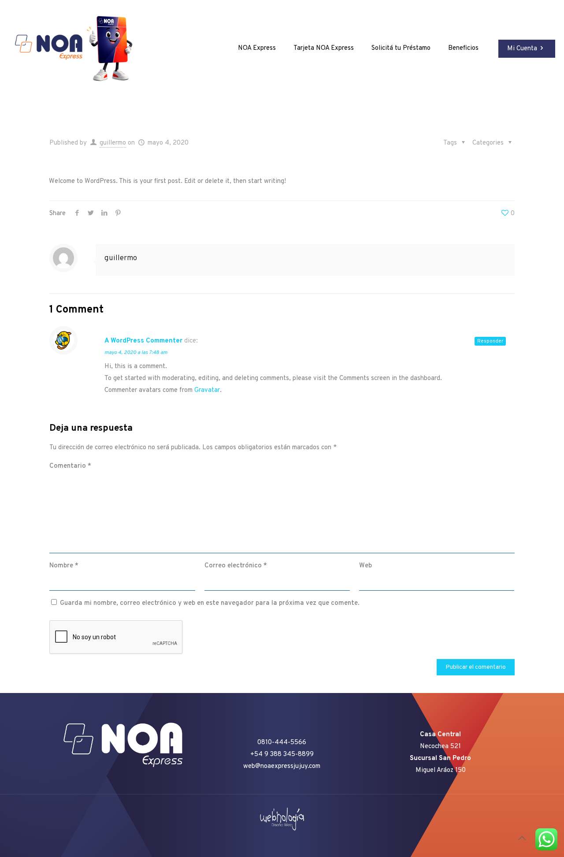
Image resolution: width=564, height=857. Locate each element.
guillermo (113, 143)
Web (365, 566)
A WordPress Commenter (143, 341)
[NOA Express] (79, 48)
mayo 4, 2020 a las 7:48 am (135, 352)
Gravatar (207, 390)
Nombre (63, 566)
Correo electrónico (235, 566)
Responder (490, 341)
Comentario (70, 466)
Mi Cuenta (522, 49)
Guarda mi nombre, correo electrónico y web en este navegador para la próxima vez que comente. (210, 603)
